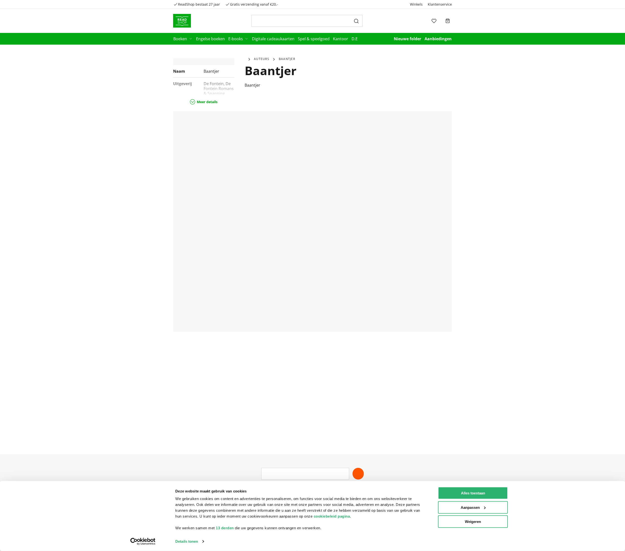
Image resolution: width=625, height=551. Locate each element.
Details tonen (186, 541)
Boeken (180, 38)
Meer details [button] (207, 102)
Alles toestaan (473, 493)
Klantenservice (440, 4)
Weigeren (473, 522)
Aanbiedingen (438, 38)
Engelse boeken (210, 38)
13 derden (225, 528)
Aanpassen (470, 507)
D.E (355, 38)
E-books (235, 38)
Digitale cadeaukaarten (273, 38)
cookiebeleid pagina (332, 516)
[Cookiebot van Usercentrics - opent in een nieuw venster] (143, 541)
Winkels (416, 4)
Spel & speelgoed (314, 38)
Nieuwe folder (407, 38)
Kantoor (340, 38)
